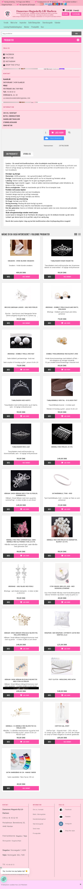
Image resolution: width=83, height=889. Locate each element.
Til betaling (76, 14)
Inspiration (23, 22)
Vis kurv (65, 14)
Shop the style (13, 65)
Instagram (10, 61)
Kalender (57, 22)
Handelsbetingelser (11, 119)
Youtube (10, 58)
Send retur (7, 125)
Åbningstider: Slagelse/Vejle (11, 841)
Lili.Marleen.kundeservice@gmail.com (16, 98)
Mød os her (14, 22)
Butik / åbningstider (11, 116)
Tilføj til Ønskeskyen (56, 138)
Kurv (42, 26)
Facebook (10, 54)
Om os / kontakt (10, 113)
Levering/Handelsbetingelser (13, 26)
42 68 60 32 (11, 92)
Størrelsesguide (47, 22)
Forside (6, 22)
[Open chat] (4, 879)
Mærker (26, 26)
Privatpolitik (35, 26)
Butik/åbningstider (34, 22)
